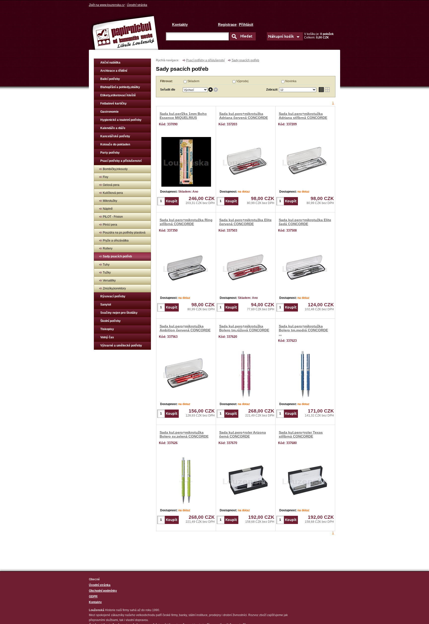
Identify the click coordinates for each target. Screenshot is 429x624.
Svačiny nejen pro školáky (119, 312)
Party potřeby (110, 152)
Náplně (108, 208)
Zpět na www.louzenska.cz (107, 5)
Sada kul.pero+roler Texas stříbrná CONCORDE (301, 434)
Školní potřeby (110, 321)
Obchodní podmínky (103, 590)
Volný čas (107, 337)
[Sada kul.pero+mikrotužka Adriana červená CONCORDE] (246, 160)
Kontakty (180, 24)
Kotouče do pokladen (115, 144)
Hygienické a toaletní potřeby (121, 120)
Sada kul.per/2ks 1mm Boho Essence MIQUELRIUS (183, 116)
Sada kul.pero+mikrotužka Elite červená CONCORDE (245, 222)
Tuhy (106, 264)
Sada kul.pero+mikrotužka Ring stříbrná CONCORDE (186, 222)
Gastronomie (109, 111)
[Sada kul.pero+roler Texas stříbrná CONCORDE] (305, 479)
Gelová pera (111, 185)
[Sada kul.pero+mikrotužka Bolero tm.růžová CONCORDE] (245, 373)
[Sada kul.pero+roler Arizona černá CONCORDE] (246, 479)
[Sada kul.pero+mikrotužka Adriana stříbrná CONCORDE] (305, 160)
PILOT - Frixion (113, 216)
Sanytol (105, 304)
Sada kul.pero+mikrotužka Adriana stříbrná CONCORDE (303, 116)
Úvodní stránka (137, 5)
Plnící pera (110, 224)
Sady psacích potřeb (117, 256)
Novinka (290, 81)
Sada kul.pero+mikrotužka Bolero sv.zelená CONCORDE (184, 434)
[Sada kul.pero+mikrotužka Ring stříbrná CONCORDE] (186, 267)
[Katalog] (327, 89)
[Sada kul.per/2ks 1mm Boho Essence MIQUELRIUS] (186, 160)
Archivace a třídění (113, 70)
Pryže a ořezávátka (116, 240)
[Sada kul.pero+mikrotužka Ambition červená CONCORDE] (186, 373)
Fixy (105, 177)
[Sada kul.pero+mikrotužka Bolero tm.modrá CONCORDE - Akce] (305, 373)
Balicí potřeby (110, 79)
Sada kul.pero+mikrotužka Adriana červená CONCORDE (243, 116)
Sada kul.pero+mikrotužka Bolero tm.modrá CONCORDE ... (303, 330)
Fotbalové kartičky (113, 103)
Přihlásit (246, 24)
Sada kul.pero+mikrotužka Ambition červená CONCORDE (185, 328)
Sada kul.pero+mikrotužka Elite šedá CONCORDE (305, 222)
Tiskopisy (107, 329)
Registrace (227, 24)
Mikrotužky (110, 201)
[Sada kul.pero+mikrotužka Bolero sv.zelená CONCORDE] (186, 479)
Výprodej (242, 81)
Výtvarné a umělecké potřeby (121, 345)
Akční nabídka (110, 62)
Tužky (107, 272)
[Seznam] (321, 89)
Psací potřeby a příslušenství (121, 161)
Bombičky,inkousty (115, 169)
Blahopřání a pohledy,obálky (120, 87)
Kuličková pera (113, 193)
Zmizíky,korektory (114, 288)
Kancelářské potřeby (115, 136)
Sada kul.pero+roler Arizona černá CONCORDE (242, 434)
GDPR (93, 596)
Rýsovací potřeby (112, 296)
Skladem (193, 81)
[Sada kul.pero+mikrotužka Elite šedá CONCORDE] (305, 267)
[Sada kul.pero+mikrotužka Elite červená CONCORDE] (246, 267)
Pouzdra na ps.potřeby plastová (124, 232)
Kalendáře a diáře (112, 128)
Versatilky (109, 280)
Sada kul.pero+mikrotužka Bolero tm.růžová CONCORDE (244, 328)
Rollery (107, 248)
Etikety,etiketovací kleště (118, 95)
